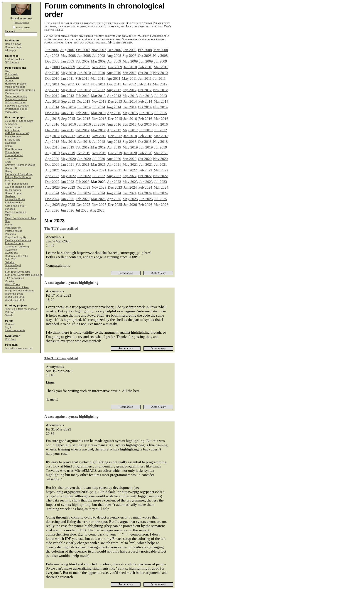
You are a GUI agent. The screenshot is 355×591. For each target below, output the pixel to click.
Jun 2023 (146, 182)
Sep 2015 (68, 118)
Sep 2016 (129, 124)
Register (10, 324)
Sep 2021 (68, 170)
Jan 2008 (129, 50)
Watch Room (12, 284)
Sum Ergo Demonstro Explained (24, 274)
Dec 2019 (115, 153)
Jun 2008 (84, 55)
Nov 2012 (160, 90)
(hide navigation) (21, 22)
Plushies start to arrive (18, 240)
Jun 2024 (84, 193)
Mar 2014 (161, 101)
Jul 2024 (98, 193)
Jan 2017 (67, 130)
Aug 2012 (113, 90)
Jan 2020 (130, 153)
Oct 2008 (145, 55)
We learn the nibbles (17, 287)
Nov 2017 (99, 136)
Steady (9, 315)
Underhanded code (16, 108)
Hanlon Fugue (13, 193)
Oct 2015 (83, 118)
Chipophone (12, 77)
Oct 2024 (145, 193)
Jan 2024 (130, 187)
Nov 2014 (160, 107)
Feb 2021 (82, 164)
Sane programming (16, 96)
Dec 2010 (52, 78)
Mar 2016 (161, 118)
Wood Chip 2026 (15, 300)
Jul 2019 (160, 147)
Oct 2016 (145, 124)
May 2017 (130, 130)
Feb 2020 (145, 153)
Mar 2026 (161, 204)
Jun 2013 (146, 96)
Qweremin (11, 249)
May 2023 (130, 182)
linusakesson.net (21, 18)
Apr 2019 (114, 147)
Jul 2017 (160, 130)
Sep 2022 (129, 176)
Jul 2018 (98, 141)
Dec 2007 (114, 50)
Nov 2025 (99, 204)
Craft (8, 161)
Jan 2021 (67, 164)
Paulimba (10, 234)
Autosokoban (12, 130)
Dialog (8, 171)
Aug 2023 (52, 187)
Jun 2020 (84, 159)
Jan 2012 (129, 84)
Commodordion (14, 155)
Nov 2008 (160, 55)
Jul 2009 (160, 61)
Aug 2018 (113, 141)
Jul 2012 (98, 90)
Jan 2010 (130, 67)
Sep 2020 (129, 159)
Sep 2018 (129, 141)
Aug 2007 (67, 50)
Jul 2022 (98, 176)
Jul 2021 (160, 164)
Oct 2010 (145, 73)
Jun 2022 (84, 176)
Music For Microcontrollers (20, 218)
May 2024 (68, 193)
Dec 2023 (115, 187)
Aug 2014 (113, 107)
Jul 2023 (160, 182)
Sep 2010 (129, 73)
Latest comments (15, 330)
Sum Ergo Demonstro (17, 271)
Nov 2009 (99, 67)
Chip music (11, 74)
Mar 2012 (160, 84)
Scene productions (16, 99)
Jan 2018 (130, 136)
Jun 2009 (146, 61)
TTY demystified (14, 278)
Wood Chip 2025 (15, 297)
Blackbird (10, 142)
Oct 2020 (145, 159)
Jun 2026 (67, 210)
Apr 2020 (52, 159)
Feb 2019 (82, 147)
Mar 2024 (161, 187)
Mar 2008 (160, 50)
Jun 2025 (146, 199)
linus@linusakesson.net (19, 348)
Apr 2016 (52, 124)
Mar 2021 (98, 164)
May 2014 (68, 107)
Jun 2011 (145, 78)
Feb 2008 (145, 50)
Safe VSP (10, 259)
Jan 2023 (67, 182)
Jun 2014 (84, 107)
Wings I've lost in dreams (19, 290)
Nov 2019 (99, 153)
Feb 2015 (82, 113)
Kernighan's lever (15, 205)
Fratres (9, 180)
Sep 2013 (68, 101)
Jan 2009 (67, 61)
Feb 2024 (145, 187)
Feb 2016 (145, 118)
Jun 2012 (84, 90)
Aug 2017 (52, 136)
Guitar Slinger (13, 190)
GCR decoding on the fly (19, 186)
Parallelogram (13, 227)
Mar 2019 (98, 147)
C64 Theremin (13, 149)
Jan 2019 (67, 147)
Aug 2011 (52, 84)
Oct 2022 (145, 176)
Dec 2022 (52, 182)
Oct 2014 (145, 107)
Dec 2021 (115, 170)
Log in (8, 327)
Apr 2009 (114, 61)
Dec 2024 (52, 199)
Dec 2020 (52, 164)
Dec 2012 (52, 96)
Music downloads (15, 86)
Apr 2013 (114, 96)
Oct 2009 (83, 67)
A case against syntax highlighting (71, 283)
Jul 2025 (160, 199)
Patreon (9, 312)
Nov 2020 (160, 159)
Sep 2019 (68, 153)
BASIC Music (12, 139)
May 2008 (68, 55)
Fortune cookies (14, 59)
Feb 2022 (145, 170)
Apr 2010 (52, 73)
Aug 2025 (52, 204)
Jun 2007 (52, 50)
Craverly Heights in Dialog (20, 164)
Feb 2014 (145, 101)
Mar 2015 (98, 113)
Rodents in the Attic (16, 256)
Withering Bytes (14, 293)
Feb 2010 (145, 67)
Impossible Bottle (15, 199)
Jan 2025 (67, 199)
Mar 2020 (161, 153)
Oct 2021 (83, 170)
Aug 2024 (113, 193)
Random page (13, 47)
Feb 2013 (82, 96)
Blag (7, 71)
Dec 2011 (114, 84)
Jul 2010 (98, 73)
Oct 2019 (83, 153)
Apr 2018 (52, 141)
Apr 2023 (114, 182)
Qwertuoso (11, 252)
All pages (10, 50)
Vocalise (10, 281)
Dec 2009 (115, 67)
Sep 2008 (129, 55)
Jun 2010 (84, 73)
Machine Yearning (15, 212)
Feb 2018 (145, 136)
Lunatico (10, 208)
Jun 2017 (146, 130)
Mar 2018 (161, 136)
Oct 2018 (145, 141)
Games (9, 80)
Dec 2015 (115, 118)
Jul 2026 (82, 210)
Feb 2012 (144, 84)
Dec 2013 (115, 101)
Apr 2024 (52, 193)
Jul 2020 (98, 159)
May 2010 (68, 73)
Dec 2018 (52, 147)
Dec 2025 (115, 204)
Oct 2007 (83, 50)
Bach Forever (13, 136)
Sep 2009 (68, 67)
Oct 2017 (83, 136)
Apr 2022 (52, 176)
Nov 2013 (99, 101)
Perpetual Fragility (15, 237)
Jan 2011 (67, 78)
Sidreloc (9, 262)
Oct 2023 (83, 187)
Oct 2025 (83, 204)
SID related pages (15, 102)
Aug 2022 (113, 176)
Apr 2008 (52, 55)
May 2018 (68, 141)
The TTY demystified (61, 228)
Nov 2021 (99, 170)
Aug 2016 (113, 124)
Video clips (11, 112)
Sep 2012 (129, 90)
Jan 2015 (67, 113)
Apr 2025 (114, 199)
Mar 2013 (98, 96)
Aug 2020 (113, 159)
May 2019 (130, 147)
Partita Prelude (13, 230)
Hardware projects (15, 83)
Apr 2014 (52, 107)
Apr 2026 (52, 210)
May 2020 (68, 159)
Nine (7, 221)
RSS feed (10, 339)
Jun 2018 (84, 141)
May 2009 (130, 61)
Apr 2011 (113, 78)
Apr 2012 (52, 90)
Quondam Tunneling (17, 246)
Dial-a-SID (11, 168)
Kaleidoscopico (14, 202)
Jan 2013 (67, 96)
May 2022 (68, 176)
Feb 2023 (82, 182)
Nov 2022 (160, 176)
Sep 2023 (68, 187)
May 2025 (130, 199)
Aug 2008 (113, 55)
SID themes (12, 62)
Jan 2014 (130, 101)
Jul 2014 (98, 107)
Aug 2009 (52, 67)
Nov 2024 (160, 193)
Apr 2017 (114, 130)
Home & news (13, 44)
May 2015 (130, 113)
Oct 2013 (83, 101)
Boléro (9, 146)
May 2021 (130, 164)
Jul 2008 (98, 55)
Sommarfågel (13, 265)
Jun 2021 (146, 164)
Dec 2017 (115, 136)
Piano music (12, 93)
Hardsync (10, 196)
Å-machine (11, 124)
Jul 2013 (160, 96)
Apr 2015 (114, 113)
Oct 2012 (145, 90)
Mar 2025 (98, 199)
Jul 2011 (159, 78)
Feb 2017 (82, 130)
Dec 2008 (52, 61)
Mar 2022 (161, 170)
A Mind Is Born (13, 127)
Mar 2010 (161, 67)
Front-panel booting (16, 183)
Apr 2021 (114, 164)
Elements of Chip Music (19, 174)
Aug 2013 (52, 101)
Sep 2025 (68, 204)
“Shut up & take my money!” (21, 309)
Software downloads (17, 105)
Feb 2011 (82, 78)
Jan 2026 (130, 204)
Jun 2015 (146, 113)
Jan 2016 (130, 118)
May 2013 (130, 96)
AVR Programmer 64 (17, 133)
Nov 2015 (99, 118)
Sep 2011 (68, 84)
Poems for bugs (14, 243)
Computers (11, 158)
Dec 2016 (52, 130)
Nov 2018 (160, 141)
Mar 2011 (98, 78)
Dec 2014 (52, 113)
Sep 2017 (68, 136)
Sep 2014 (129, 107)
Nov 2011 (98, 84)
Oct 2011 (83, 84)
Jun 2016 (84, 124)
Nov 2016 (160, 124)
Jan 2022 (130, 170)
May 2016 (68, 124)
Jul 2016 (98, 124)
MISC (8, 215)
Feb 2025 (82, 199)
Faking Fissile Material (18, 177)
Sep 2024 (129, 193)
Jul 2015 (160, 113)
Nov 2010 (160, 73)
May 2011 (129, 78)
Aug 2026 (97, 210)
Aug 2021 (52, 170)
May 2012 (68, 90)
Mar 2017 (98, 130)
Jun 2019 (146, 147)
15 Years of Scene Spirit (19, 120)
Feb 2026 (145, 204)
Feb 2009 (82, 61)
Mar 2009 (98, 61)
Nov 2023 (99, 187)
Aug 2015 (52, 118)
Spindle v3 (11, 268)
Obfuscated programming (20, 90)
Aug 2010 (113, 73)
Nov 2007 (98, 50)
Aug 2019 (52, 153)
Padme (9, 224)
